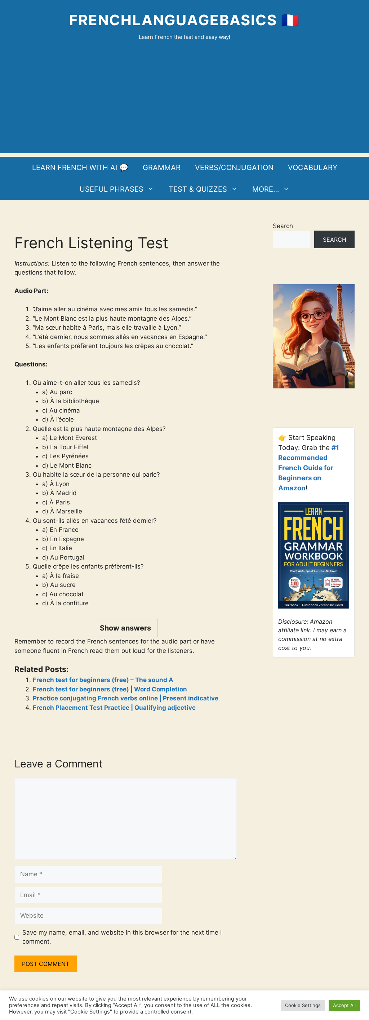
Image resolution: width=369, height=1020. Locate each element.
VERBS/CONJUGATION (234, 167)
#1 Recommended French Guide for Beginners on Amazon (308, 468)
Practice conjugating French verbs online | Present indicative (125, 698)
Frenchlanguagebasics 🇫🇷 (184, 20)
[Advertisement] (184, 102)
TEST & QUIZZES (198, 189)
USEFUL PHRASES (111, 189)
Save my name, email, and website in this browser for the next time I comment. (122, 937)
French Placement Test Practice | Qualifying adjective (114, 707)
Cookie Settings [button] (303, 1005)
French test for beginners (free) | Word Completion (110, 689)
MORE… (265, 189)
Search (283, 226)
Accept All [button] (344, 1005)
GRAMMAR (162, 167)
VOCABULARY (312, 167)
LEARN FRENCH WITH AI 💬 (80, 167)
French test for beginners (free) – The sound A (103, 679)
